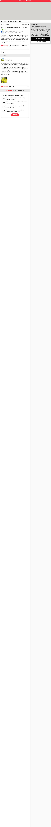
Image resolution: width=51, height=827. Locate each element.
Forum (4, 21)
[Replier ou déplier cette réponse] (29, 56)
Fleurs (19, 21)
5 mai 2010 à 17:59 (17, 32)
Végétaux (15, 21)
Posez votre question (16, 45)
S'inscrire (15, 114)
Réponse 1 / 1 (4, 55)
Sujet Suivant (24, 24)
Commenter (5, 86)
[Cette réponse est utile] (10, 86)
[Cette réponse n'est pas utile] (14, 86)
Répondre (10, 90)
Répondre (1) (6, 45)
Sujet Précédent (5, 24)
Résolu (4, 29)
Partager (25, 45)
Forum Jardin (9, 21)
